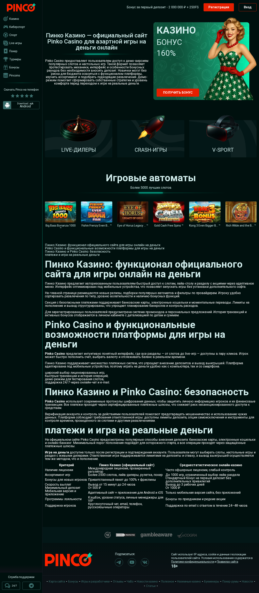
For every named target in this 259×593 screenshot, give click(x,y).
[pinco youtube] (132, 562)
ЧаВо (130, 581)
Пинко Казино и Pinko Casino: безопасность (77, 251)
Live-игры (15, 43)
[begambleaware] (156, 534)
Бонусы (14, 67)
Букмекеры (211, 581)
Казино (14, 18)
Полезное (167, 581)
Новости (247, 581)
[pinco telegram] (119, 562)
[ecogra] (187, 533)
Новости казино (147, 581)
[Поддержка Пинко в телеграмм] (31, 586)
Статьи (151, 586)
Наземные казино (189, 581)
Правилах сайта (227, 561)
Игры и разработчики (95, 581)
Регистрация (218, 7)
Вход (248, 7)
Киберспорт (17, 27)
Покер (13, 51)
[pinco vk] (145, 562)
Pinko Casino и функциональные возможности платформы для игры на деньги (104, 248)
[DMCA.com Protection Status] (126, 534)
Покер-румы (230, 581)
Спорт (13, 35)
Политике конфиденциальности (192, 561)
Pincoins (14, 75)
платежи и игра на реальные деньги (72, 255)
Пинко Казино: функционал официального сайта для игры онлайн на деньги (102, 245)
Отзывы (118, 581)
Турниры (15, 59)
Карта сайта (57, 581)
